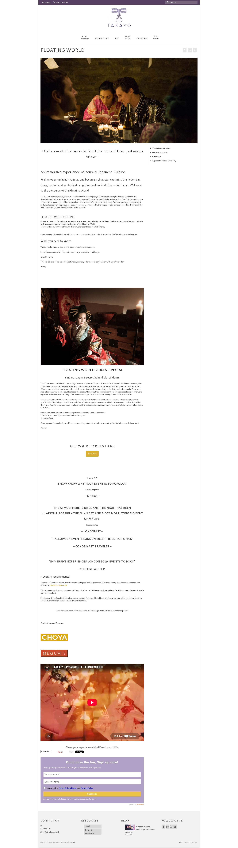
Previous (38, 100)
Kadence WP (71, 842)
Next (200, 100)
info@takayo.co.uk (58, 585)
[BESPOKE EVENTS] (184, 50)
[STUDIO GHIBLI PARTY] (195, 50)
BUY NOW (92, 454)
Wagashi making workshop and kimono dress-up (140, 829)
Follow (47, 752)
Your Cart (62, 2)
